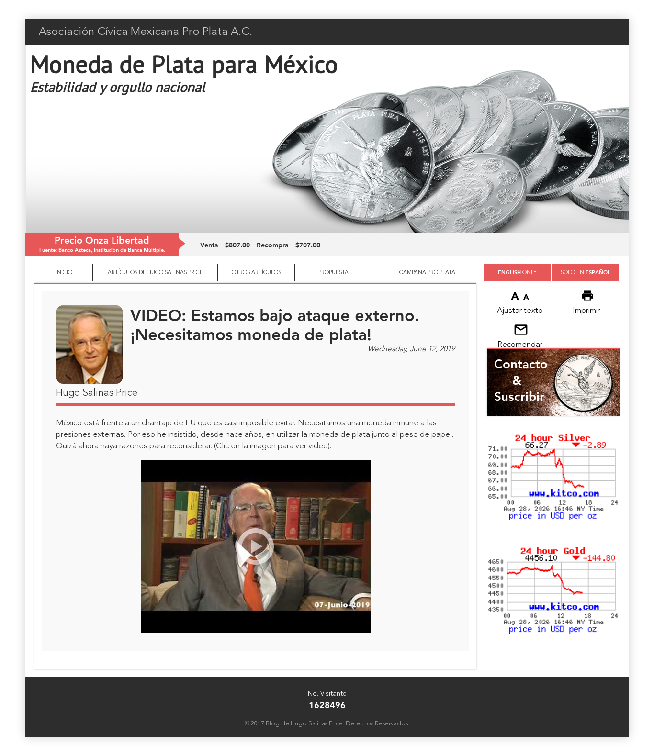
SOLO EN (585, 272)
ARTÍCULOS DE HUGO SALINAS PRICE (155, 273)
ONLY (517, 272)
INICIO (64, 273)
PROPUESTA (333, 273)
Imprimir (586, 311)
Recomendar (519, 345)
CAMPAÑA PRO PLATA (427, 273)
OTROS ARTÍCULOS (256, 273)
